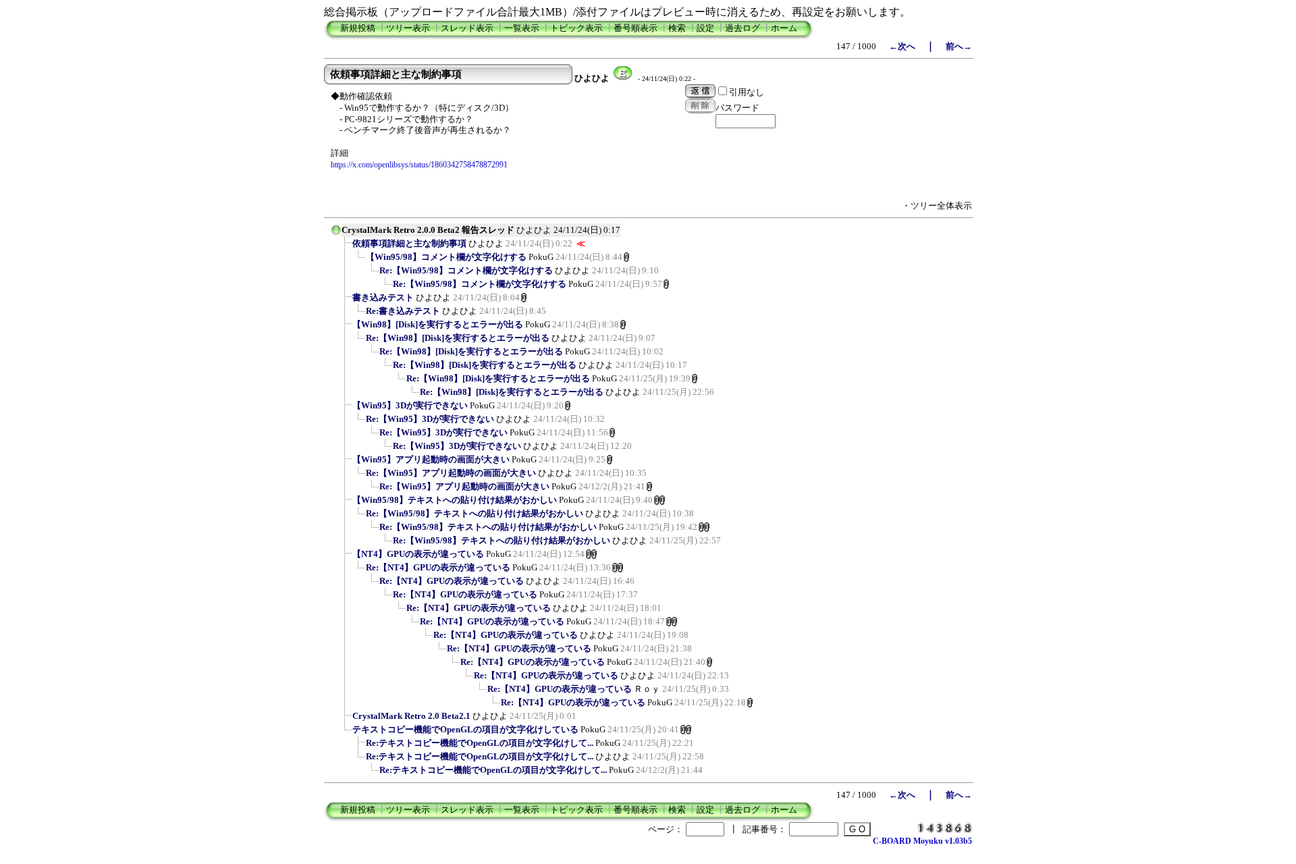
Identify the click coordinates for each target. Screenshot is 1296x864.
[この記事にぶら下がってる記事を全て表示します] (345, 247)
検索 (677, 28)
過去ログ (742, 28)
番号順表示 (635, 28)
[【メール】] (622, 78)
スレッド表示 (467, 28)
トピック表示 (576, 28)
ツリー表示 (408, 28)
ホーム (784, 28)
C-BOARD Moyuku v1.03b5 (922, 841)
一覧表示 (521, 28)
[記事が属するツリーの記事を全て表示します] (336, 234)
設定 (705, 28)
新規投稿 (357, 28)
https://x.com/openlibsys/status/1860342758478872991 (419, 164)
